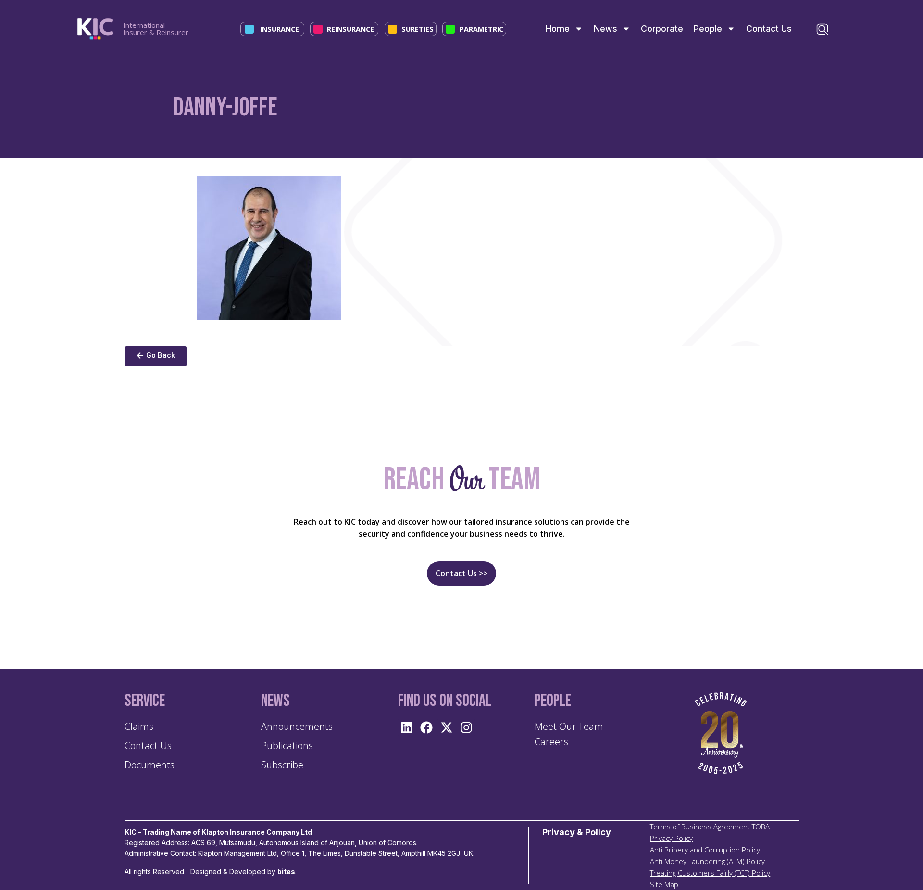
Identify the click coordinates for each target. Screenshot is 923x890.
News (605, 29)
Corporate (662, 29)
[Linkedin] (406, 727)
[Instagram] (466, 727)
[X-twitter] (446, 727)
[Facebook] (426, 727)
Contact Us (769, 29)
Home (558, 29)
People (708, 29)
